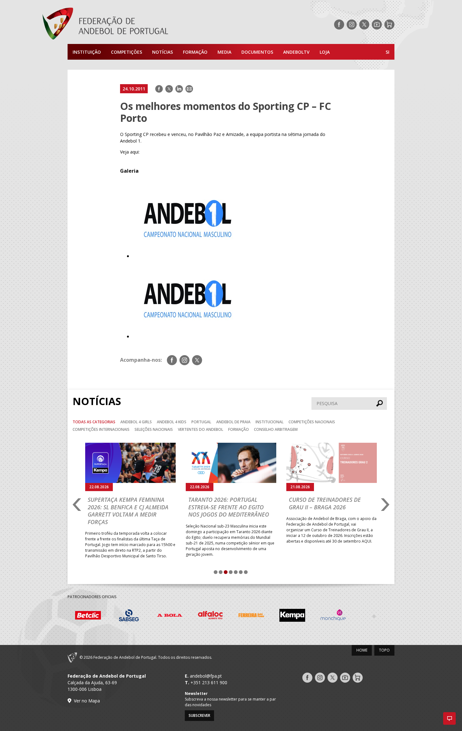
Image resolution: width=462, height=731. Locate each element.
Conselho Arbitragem (276, 429)
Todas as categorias (94, 422)
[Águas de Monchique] (333, 616)
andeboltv (296, 52)
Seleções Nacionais (154, 429)
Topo (384, 650)
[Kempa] (292, 616)
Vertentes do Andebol (200, 429)
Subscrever (199, 715)
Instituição (87, 52)
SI (387, 52)
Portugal (201, 422)
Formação (195, 52)
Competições (126, 52)
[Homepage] (130, 24)
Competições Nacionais (312, 422)
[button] (449, 718)
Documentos (257, 52)
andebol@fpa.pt (206, 676)
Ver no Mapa (87, 701)
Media (224, 52)
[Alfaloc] (210, 616)
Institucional (269, 422)
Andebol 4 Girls (136, 422)
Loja (325, 52)
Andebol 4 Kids (171, 422)
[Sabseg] (129, 616)
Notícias (162, 52)
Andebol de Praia (233, 422)
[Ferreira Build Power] (251, 616)
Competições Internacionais (101, 429)
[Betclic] (88, 616)
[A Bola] (170, 616)
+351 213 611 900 (208, 682)
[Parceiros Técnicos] (374, 616)
